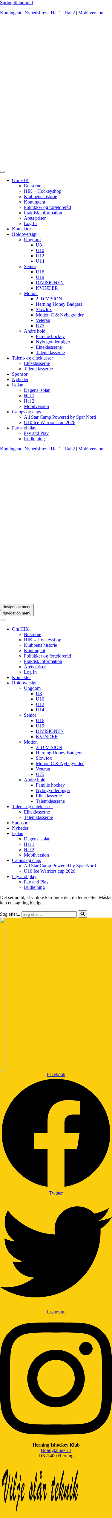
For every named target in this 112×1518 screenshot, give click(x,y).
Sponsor (19, 374)
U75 (40, 325)
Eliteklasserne (49, 347)
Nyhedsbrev (35, 12)
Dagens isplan (37, 390)
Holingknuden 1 (56, 1450)
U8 (39, 244)
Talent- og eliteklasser (32, 357)
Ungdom (32, 239)
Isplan (17, 384)
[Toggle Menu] (2, 172)
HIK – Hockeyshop (42, 191)
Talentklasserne (50, 352)
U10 (40, 250)
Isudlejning (34, 438)
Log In (30, 223)
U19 (40, 277)
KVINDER (47, 288)
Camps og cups (26, 411)
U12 (40, 255)
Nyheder (20, 379)
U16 (40, 271)
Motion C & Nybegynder (60, 314)
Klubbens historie (40, 196)
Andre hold (34, 331)
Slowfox (44, 309)
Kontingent (10, 12)
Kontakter (21, 228)
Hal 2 (70, 12)
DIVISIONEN (50, 282)
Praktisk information (43, 212)
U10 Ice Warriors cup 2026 (49, 422)
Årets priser (35, 218)
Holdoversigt (24, 234)
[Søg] (82, 914)
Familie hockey (50, 336)
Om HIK (20, 180)
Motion (31, 293)
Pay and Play (36, 433)
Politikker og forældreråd (47, 207)
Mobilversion (90, 12)
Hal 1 (56, 12)
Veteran (43, 320)
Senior (30, 266)
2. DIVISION (49, 298)
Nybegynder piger (53, 341)
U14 (40, 261)
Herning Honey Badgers (59, 304)
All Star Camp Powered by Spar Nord (60, 417)
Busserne (32, 185)
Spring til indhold (16, 2)
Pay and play (24, 427)
